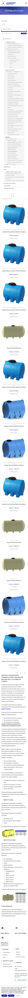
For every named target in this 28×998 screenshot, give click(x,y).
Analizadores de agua (15, 60)
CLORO (11, 67)
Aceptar (4, 995)
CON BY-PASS (10, 89)
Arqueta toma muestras (13, 84)
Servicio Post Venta (20, 956)
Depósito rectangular (13, 158)
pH (10, 65)
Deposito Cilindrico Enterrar (14, 146)
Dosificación (10, 54)
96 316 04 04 (19, 966)
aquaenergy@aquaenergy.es (8, 745)
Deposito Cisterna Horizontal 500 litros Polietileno (14, 231)
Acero (5, 169)
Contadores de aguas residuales (13, 71)
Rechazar (11, 995)
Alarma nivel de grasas (13, 104)
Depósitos (8, 137)
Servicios (5, 954)
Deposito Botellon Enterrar (14, 144)
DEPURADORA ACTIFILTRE (13, 116)
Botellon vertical (12, 153)
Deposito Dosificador (12, 155)
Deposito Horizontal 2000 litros (14, 348)
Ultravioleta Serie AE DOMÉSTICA (15, 47)
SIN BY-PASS (10, 87)
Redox (11, 63)
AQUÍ (22, 993)
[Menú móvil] (25, 3)
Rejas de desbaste (12, 80)
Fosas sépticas (11, 132)
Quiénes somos (6, 952)
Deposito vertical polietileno (14, 162)
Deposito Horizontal (12, 151)
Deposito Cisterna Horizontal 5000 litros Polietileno (14, 661)
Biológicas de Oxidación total (14, 129)
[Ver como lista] (15, 195)
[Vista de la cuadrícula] (12, 195)
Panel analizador (12, 56)
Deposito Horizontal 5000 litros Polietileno (14, 622)
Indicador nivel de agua (11, 138)
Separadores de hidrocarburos (15, 82)
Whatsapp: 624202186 (21, 980)
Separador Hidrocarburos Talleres (16, 100)
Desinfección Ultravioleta (14, 43)
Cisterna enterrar (7, 166)
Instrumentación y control (14, 51)
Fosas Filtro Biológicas (13, 130)
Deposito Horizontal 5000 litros (14, 580)
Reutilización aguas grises (9, 188)
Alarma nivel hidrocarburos (14, 86)
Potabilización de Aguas (10, 42)
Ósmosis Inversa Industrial (12, 49)
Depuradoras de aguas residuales (15, 111)
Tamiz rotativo (11, 76)
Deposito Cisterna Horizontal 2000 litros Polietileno (14, 387)
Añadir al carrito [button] (14, 238)
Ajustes (17, 995)
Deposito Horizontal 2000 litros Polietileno (14, 426)
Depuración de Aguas (10, 69)
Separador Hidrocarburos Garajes (15, 98)
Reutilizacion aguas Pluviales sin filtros (15, 180)
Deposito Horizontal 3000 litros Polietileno (14, 465)
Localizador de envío (7, 966)
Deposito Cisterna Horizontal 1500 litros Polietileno (14, 310)
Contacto (18, 954)
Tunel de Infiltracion (12, 114)
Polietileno (10, 109)
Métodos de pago (7, 964)
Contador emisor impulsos (14, 52)
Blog (4, 957)
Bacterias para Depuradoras (14, 112)
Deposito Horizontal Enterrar (15, 142)
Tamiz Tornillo (11, 75)
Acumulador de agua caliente (9, 183)
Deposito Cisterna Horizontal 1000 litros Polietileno (14, 270)
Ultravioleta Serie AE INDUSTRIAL (15, 45)
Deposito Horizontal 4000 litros (14, 542)
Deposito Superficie (12, 147)
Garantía (18, 952)
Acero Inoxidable (7, 185)
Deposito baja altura (10, 164)
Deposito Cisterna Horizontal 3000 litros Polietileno (14, 504)
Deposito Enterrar (12, 140)
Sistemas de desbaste (12, 73)
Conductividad (13, 61)
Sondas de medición (12, 58)
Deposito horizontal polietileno (15, 160)
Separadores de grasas (13, 102)
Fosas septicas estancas (13, 134)
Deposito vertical (12, 149)
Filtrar (24, 33)
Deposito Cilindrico (12, 156)
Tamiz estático (11, 78)
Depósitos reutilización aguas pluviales (13, 171)
